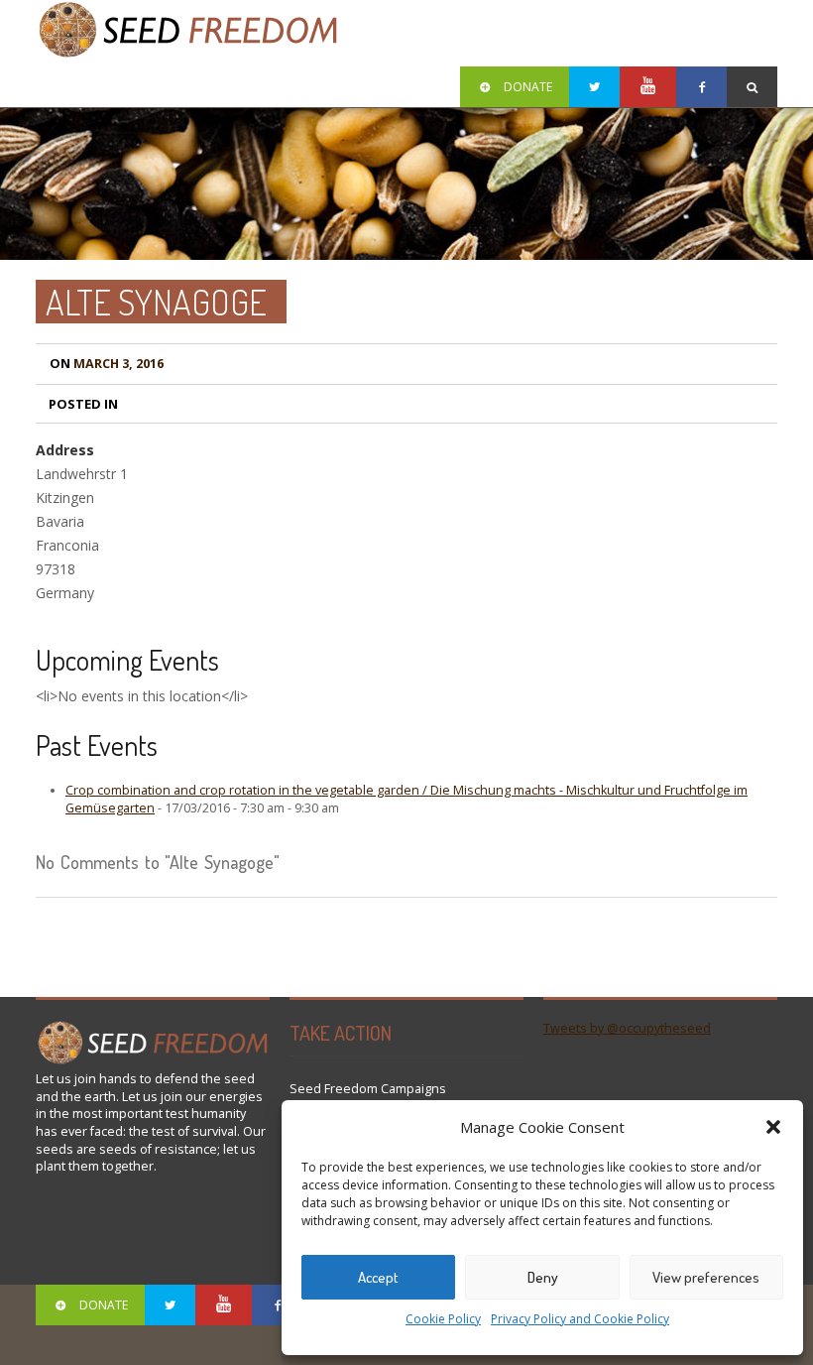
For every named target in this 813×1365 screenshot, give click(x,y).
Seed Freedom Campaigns (368, 1088)
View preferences (705, 1277)
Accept (378, 1277)
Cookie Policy (443, 1318)
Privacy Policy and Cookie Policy (580, 1318)
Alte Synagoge (156, 301)
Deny (542, 1277)
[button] (773, 1127)
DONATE (528, 86)
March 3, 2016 (107, 363)
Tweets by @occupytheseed (627, 1028)
